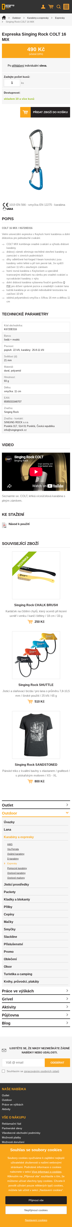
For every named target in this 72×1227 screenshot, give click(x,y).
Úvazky (9, 822)
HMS (9, 844)
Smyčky (10, 929)
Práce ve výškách (18, 991)
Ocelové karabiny (16, 873)
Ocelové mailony (16, 878)
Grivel (7, 999)
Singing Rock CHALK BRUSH (36, 605)
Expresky (60, 18)
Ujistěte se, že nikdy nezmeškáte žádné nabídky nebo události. (39, 1050)
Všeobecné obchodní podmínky (21, 1132)
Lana (7, 829)
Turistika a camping (18, 974)
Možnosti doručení (13, 1142)
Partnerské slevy (12, 1128)
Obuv (8, 966)
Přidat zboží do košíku (50, 112)
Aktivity (9, 1007)
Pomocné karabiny (17, 868)
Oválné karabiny (15, 854)
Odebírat (57, 1062)
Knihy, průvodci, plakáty (21, 981)
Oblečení (10, 959)
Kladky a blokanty (17, 899)
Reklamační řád (11, 1123)
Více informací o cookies (46, 1171)
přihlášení (18, 65)
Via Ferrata (13, 849)
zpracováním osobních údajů (41, 1071)
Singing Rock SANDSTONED (36, 764)
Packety (10, 892)
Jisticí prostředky (16, 884)
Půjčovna (10, 1015)
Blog (6, 1023)
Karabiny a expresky (38, 18)
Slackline (10, 936)
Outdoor (16, 18)
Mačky (8, 921)
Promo (9, 951)
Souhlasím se (33, 1071)
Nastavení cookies (36, 1220)
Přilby (8, 907)
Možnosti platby (11, 1137)
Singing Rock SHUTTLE (36, 685)
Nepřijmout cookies (36, 1210)
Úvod (4, 18)
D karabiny (13, 858)
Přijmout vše (36, 1200)
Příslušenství (13, 944)
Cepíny (9, 914)
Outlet (7, 805)
